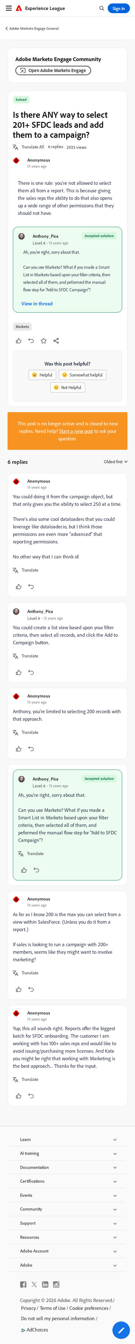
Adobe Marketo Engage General (34, 28)
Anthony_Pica (45, 236)
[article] (67, 535)
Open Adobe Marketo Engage (57, 70)
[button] (33, 147)
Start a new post (76, 431)
